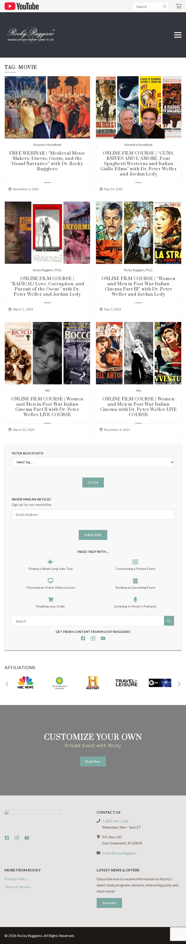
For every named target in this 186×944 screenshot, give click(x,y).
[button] (7, 684)
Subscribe (93, 535)
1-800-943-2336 (115, 821)
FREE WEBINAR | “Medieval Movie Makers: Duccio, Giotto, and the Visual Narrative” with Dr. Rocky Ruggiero (47, 161)
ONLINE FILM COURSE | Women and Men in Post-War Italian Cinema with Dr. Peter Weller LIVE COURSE (138, 407)
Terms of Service (17, 887)
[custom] (83, 638)
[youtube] (103, 638)
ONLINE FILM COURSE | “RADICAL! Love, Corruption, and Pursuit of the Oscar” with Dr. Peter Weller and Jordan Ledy (47, 286)
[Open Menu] (177, 35)
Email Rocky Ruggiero (119, 853)
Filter (93, 482)
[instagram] (93, 638)
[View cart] (178, 6)
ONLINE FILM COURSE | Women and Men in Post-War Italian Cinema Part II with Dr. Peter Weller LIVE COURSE (47, 407)
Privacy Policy (16, 879)
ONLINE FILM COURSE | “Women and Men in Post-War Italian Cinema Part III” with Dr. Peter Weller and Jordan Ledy (138, 286)
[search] (164, 6)
